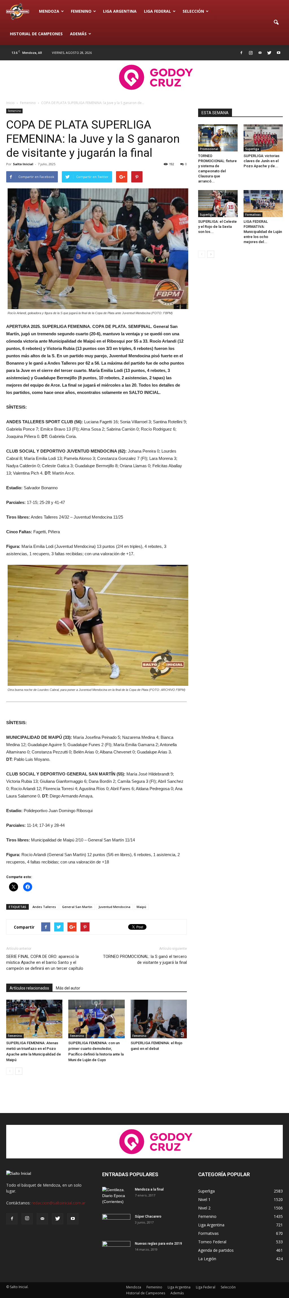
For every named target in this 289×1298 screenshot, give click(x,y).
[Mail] (260, 52)
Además (78, 33)
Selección (193, 11)
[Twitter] (269, 52)
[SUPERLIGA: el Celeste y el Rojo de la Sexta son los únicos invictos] (218, 203)
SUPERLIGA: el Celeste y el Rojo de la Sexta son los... (217, 226)
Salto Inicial (23, 164)
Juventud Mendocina (114, 907)
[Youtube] (278, 52)
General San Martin (77, 907)
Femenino (81, 11)
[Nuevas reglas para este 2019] (116, 1251)
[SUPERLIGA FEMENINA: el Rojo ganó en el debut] (159, 1019)
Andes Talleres (44, 907)
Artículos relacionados (29, 988)
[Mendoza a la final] (116, 1197)
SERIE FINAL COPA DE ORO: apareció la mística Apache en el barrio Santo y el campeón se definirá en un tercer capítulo (44, 962)
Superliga (252, 149)
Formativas (253, 215)
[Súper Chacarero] (116, 1224)
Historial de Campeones (36, 33)
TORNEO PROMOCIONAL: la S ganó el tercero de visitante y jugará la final (145, 959)
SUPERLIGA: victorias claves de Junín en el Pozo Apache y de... (261, 161)
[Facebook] (241, 52)
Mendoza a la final (149, 1189)
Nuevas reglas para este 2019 (158, 1244)
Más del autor (68, 988)
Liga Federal (157, 11)
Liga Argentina (120, 11)
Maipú (141, 907)
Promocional (209, 149)
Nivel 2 (204, 1208)
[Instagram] (250, 52)
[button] (276, 22)
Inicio (10, 102)
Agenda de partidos (216, 1250)
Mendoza (49, 11)
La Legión (207, 1258)
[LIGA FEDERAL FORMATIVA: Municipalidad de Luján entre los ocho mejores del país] (263, 203)
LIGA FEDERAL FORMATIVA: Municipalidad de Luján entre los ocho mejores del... (263, 231)
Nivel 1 (204, 1199)
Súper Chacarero (148, 1216)
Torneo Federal (212, 1241)
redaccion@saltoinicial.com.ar (59, 1203)
